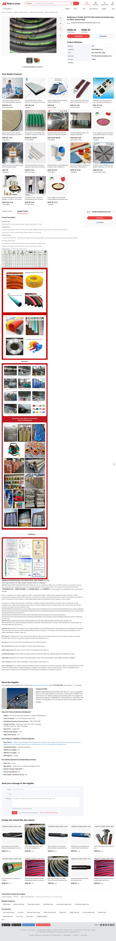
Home (3, 12)
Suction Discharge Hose (66, 742)
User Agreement (67, 935)
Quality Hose (62, 912)
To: (10, 794)
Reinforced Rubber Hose (51, 12)
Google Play (16, 925)
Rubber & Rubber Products (21, 12)
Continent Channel (77, 930)
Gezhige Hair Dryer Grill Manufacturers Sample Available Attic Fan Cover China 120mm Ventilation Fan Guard (103, 166)
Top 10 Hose (19, 916)
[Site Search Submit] (76, 3)
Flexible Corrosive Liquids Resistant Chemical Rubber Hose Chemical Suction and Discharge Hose (80, 848)
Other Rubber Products (34, 904)
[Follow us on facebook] (101, 925)
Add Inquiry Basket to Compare (33, 67)
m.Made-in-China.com (62, 932)
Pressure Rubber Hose (88, 912)
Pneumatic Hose (45, 742)
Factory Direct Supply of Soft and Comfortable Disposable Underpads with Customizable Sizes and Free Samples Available (11, 101)
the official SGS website (42, 685)
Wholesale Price (68, 930)
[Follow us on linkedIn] (113, 925)
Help (84, 9)
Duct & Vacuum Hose (38, 744)
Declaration (75, 935)
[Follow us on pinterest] (111, 925)
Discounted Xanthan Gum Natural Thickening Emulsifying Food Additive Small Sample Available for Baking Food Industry (12, 134)
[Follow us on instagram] (106, 925)
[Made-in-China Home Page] (11, 3)
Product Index (87, 930)
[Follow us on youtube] (108, 925)
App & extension (93, 9)
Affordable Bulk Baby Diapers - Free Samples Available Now (79, 133)
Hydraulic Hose (17, 742)
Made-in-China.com (50, 932)
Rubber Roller (6, 904)
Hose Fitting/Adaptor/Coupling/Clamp (55, 744)
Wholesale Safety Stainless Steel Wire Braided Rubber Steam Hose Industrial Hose (35, 880)
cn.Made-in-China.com (74, 932)
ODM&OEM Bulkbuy (41, 916)
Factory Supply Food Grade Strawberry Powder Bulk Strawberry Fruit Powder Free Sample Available (103, 134)
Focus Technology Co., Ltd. (46, 935)
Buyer (75, 9)
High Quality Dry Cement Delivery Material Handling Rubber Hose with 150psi (11, 848)
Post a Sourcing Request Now (49, 812)
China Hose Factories (8, 912)
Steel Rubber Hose (8, 916)
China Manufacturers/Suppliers (44, 930)
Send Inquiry (78, 36)
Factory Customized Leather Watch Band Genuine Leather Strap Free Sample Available (79, 101)
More (3, 919)
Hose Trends (29, 916)
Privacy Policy (84, 935)
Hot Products (23, 930)
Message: (8, 798)
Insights (94, 930)
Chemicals (9, 12)
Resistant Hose (102, 912)
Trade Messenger (28, 925)
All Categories (7, 9)
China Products (31, 930)
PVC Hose (28, 744)
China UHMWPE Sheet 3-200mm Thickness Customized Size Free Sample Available (35, 101)
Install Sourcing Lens (44, 925)
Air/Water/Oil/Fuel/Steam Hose (31, 742)
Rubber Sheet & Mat (19, 904)
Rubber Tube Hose (74, 912)
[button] (71, 3)
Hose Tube (20, 912)
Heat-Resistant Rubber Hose (63, 904)
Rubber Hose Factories (50, 912)
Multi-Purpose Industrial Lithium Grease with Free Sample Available (12, 166)
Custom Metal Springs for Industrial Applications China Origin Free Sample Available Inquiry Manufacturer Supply (35, 166)
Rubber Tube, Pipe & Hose (36, 12)
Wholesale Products (58, 930)
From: (9, 789)
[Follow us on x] (103, 925)
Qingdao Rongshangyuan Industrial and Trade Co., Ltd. (85, 22)
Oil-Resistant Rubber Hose (82, 904)
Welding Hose (55, 742)
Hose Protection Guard (17, 744)
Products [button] (29, 3)
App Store (6, 925)
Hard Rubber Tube (48, 904)
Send (14, 812)
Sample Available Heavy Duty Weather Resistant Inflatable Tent (57, 101)
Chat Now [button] (104, 36)
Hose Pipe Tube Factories (33, 912)
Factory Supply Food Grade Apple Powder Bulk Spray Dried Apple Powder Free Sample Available (57, 198)
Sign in (112, 4)
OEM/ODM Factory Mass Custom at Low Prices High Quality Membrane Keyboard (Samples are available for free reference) (102, 101)
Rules (113, 9)
